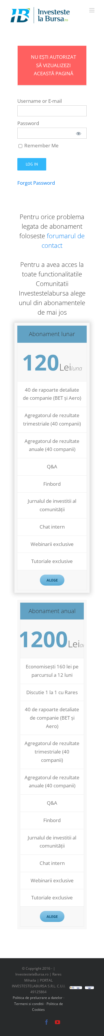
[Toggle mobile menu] (92, 10)
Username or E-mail (39, 101)
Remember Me (41, 145)
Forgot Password (36, 182)
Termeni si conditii (29, 1003)
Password (28, 123)
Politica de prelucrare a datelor (37, 997)
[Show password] (78, 133)
